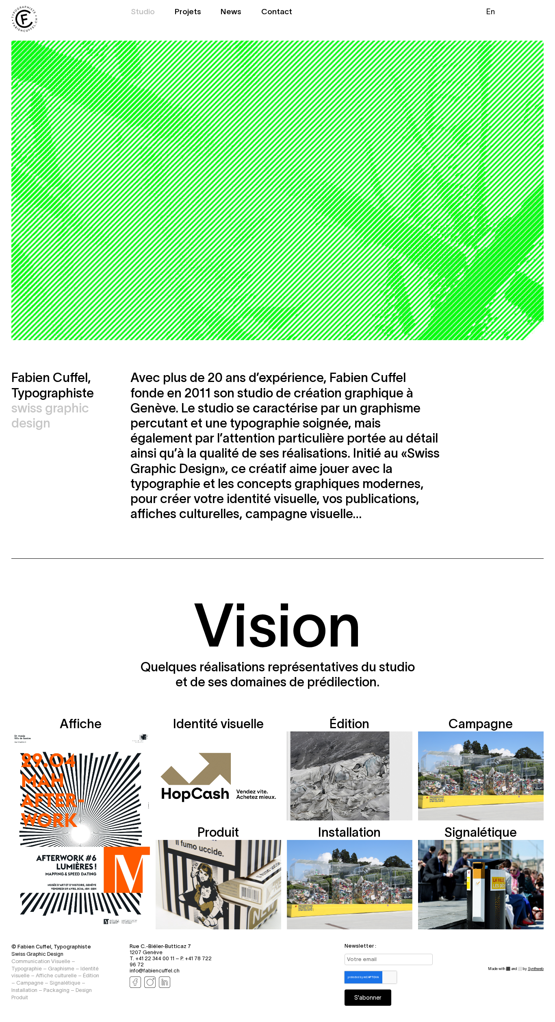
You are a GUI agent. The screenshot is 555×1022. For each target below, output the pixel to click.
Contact (276, 12)
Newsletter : (360, 945)
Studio (143, 12)
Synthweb (536, 969)
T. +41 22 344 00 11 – (155, 958)
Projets (188, 12)
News (231, 12)
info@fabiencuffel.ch (155, 971)
